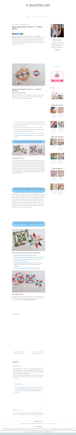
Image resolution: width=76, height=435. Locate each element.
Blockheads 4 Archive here (21, 260)
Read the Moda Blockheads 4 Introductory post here (25, 255)
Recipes (17, 24)
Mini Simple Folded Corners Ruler (25, 135)
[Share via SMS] (18, 34)
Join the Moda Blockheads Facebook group (23, 262)
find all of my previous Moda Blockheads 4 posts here (28, 268)
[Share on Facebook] (12, 34)
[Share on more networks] (22, 34)
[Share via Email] (20, 34)
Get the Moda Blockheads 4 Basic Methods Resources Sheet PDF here (29, 257)
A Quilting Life (38, 5)
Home (13, 24)
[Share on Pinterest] (14, 34)
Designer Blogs (41, 433)
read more (57, 50)
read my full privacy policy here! (48, 423)
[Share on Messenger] (16, 34)
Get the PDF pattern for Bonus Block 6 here (33, 171)
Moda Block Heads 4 (24, 24)
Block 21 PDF (30, 122)
